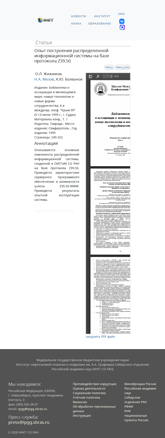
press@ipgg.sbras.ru (28, 422)
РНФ (127, 411)
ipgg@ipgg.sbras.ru (32, 409)
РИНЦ (109, 67)
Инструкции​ (82, 415)
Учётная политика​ (86, 397)
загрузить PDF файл (100, 336)
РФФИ (128, 406)
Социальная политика (89, 393)
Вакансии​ (80, 402)
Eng (121, 14)
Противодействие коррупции (94, 384)
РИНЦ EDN (122, 67)
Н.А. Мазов (44, 79)
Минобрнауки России (140, 384)
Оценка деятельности (89, 388)
